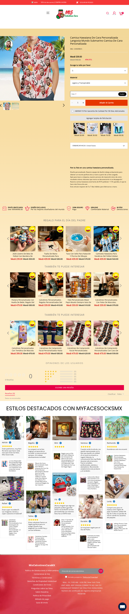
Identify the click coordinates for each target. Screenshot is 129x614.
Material (73, 77)
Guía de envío (42, 602)
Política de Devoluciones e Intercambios (42, 570)
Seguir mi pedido (86, 2)
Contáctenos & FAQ (42, 574)
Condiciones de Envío (42, 585)
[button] (6, 68)
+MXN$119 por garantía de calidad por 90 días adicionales (100, 111)
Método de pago (42, 599)
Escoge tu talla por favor (80, 65)
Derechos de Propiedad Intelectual (42, 581)
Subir (122, 94)
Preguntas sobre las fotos (42, 588)
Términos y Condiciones (42, 577)
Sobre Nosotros (42, 592)
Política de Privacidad (42, 595)
